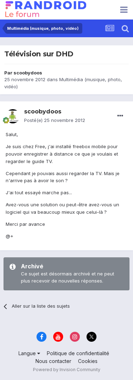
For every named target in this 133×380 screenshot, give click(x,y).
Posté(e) (54, 120)
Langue (27, 353)
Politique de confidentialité (78, 353)
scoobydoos (27, 73)
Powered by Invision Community (66, 369)
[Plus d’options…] (120, 116)
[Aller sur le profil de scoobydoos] (13, 116)
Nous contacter (53, 361)
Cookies (88, 361)
